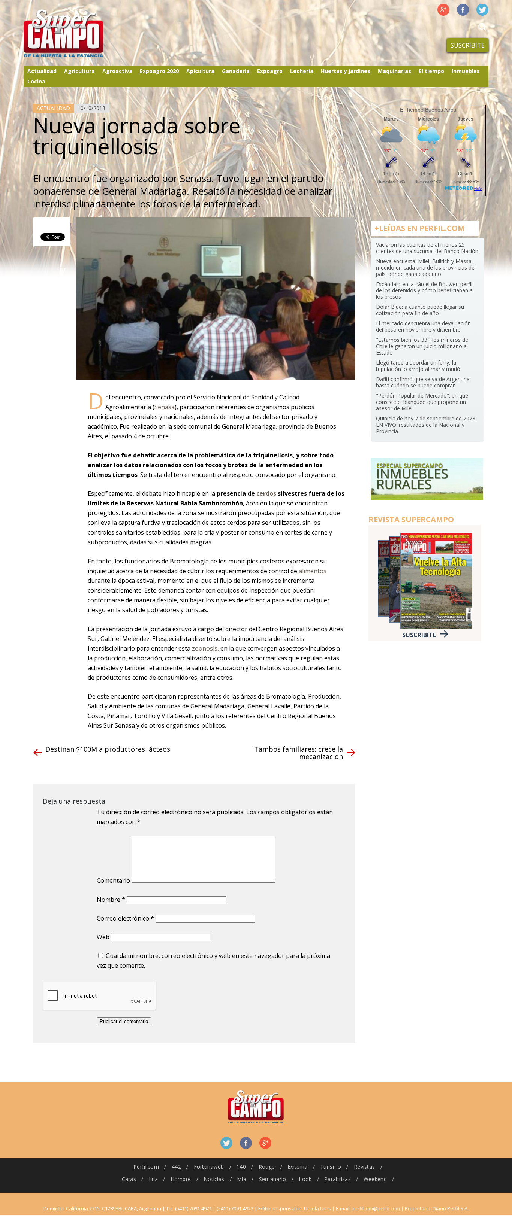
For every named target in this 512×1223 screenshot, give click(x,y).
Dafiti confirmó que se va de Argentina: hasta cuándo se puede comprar (423, 382)
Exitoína (297, 1166)
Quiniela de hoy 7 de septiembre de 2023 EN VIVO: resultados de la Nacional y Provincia (425, 425)
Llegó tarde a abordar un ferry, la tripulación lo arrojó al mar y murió (418, 365)
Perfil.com (146, 1166)
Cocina (36, 81)
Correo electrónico (125, 918)
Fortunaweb (209, 1166)
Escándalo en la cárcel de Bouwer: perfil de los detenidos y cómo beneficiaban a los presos (424, 290)
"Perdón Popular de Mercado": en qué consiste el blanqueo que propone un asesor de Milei (422, 402)
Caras (129, 1179)
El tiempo (431, 70)
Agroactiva (117, 70)
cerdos (266, 493)
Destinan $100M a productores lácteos (107, 749)
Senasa (164, 407)
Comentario (113, 880)
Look (305, 1179)
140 (241, 1166)
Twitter (482, 10)
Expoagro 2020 (159, 70)
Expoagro (270, 70)
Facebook (463, 10)
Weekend (375, 1179)
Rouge (267, 1166)
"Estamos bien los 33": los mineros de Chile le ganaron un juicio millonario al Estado (422, 346)
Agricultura (79, 70)
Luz (153, 1179)
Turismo (330, 1166)
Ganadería (236, 70)
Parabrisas (337, 1179)
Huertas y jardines (345, 70)
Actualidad (42, 70)
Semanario (272, 1179)
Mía (241, 1179)
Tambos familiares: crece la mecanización (298, 753)
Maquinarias (394, 70)
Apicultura (200, 70)
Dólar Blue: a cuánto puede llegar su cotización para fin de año (420, 310)
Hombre (181, 1179)
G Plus (443, 10)
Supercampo (79, 33)
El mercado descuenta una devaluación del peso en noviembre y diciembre (423, 326)
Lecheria (301, 70)
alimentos (312, 571)
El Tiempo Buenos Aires (428, 110)
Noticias (214, 1179)
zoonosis (204, 648)
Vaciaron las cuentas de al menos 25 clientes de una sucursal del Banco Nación (427, 248)
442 (176, 1166)
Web (103, 937)
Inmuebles (466, 70)
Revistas (364, 1166)
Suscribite (468, 45)
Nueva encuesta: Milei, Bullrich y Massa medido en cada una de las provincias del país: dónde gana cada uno (426, 267)
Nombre (111, 899)
